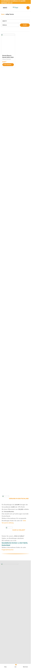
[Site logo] (15, 7)
